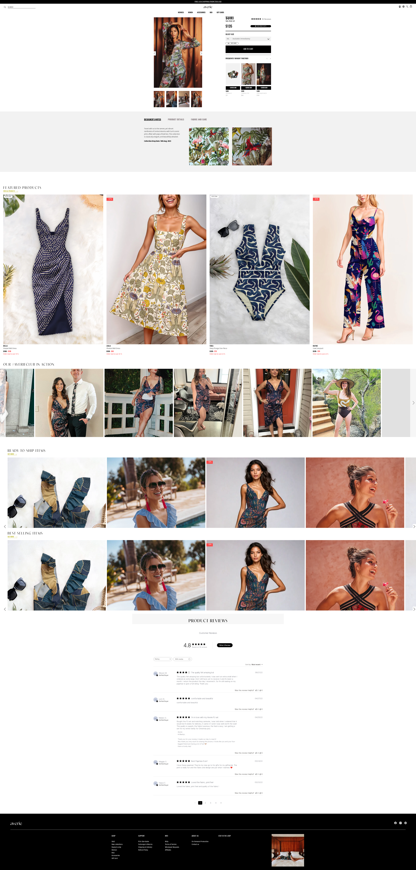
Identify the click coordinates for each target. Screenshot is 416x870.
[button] (3, 403)
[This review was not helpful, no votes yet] (260, 690)
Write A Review (224, 645)
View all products (9, 191)
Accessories (116, 855)
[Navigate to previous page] (195, 803)
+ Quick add (232, 88)
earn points (261, 26)
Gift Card (115, 858)
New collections (117, 844)
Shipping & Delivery (145, 847)
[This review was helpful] (256, 690)
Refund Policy (143, 850)
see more (11, 454)
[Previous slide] (155, 54)
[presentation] (152, 119)
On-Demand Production (200, 841)
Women (114, 850)
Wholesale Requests (172, 847)
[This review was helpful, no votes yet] (256, 709)
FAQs (166, 841)
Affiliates (168, 850)
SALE (113, 841)
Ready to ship (116, 847)
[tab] (152, 120)
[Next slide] (201, 54)
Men (113, 853)
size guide (233, 43)
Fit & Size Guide (143, 841)
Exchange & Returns (145, 844)
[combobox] (22, 7)
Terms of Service (170, 844)
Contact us (195, 844)
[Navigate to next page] (221, 803)
